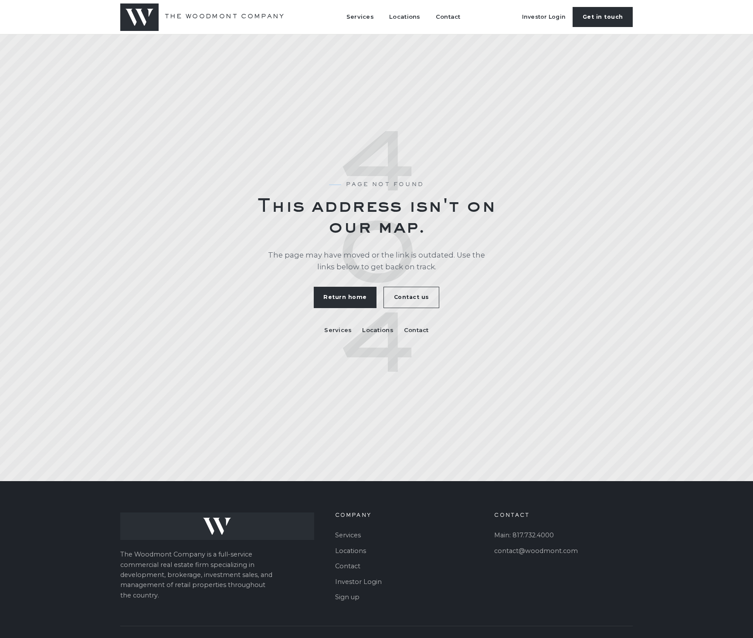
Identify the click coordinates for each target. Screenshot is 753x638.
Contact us (411, 297)
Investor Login (544, 17)
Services (360, 16)
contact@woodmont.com (536, 551)
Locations (404, 16)
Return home (345, 297)
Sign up (347, 597)
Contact (448, 16)
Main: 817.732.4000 (524, 535)
